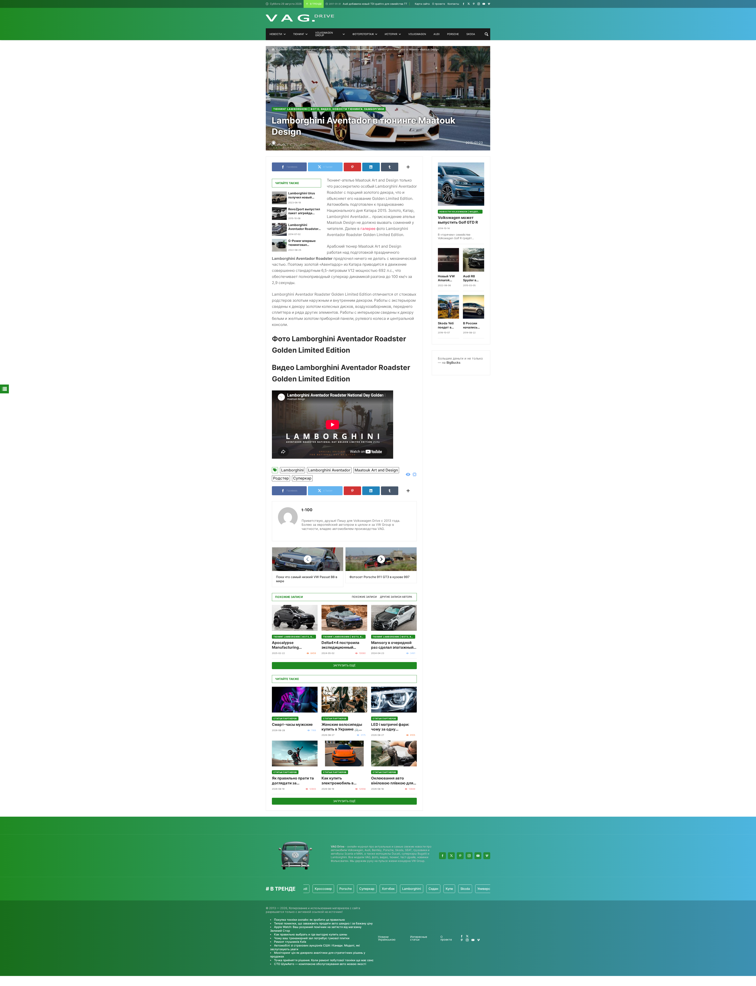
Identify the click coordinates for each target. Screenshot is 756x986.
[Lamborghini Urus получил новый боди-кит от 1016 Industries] (279, 197)
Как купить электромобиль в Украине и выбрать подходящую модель (341, 781)
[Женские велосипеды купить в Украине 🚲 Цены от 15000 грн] (344, 700)
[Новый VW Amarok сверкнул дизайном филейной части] (448, 260)
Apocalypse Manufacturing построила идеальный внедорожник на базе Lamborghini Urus (292, 645)
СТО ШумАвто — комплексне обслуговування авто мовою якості (320, 964)
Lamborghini (292, 470)
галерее (367, 228)
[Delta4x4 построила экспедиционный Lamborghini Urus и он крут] (344, 618)
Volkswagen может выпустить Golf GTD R (458, 220)
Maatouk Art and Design (376, 470)
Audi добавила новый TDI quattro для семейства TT (368, 3)
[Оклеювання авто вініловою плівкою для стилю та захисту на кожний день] (394, 753)
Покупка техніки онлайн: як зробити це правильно (309, 919)
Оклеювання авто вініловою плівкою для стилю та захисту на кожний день (392, 781)
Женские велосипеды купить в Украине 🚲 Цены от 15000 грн (341, 727)
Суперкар (302, 478)
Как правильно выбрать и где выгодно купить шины (310, 934)
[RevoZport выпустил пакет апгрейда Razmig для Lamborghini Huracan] (279, 213)
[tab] (364, 597)
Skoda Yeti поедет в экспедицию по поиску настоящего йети (447, 325)
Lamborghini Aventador (329, 470)
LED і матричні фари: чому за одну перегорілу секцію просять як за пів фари (392, 727)
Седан (383, 889)
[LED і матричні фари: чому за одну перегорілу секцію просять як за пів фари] (394, 700)
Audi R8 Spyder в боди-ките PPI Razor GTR (471, 278)
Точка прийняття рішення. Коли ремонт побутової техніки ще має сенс (323, 960)
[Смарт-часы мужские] (295, 700)
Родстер (281, 478)
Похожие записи (364, 596)
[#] (463, 3)
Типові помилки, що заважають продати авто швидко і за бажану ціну (323, 923)
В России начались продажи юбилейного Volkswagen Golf (472, 325)
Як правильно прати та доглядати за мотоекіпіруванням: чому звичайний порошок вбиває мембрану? (293, 781)
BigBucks (453, 362)
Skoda (415, 889)
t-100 (307, 509)
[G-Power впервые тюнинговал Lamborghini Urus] (279, 245)
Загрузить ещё (344, 665)
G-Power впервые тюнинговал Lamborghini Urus (302, 243)
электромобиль (484, 889)
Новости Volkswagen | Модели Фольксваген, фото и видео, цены (461, 211)
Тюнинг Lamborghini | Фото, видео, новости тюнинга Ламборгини (333, 49)
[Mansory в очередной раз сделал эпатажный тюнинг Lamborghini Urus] (394, 618)
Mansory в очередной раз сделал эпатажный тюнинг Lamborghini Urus (392, 645)
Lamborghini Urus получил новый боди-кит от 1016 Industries (302, 195)
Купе (399, 889)
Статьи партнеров (285, 718)
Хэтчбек (338, 889)
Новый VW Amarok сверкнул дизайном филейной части (446, 278)
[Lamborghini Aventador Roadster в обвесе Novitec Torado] (279, 229)
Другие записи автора (396, 596)
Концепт (458, 889)
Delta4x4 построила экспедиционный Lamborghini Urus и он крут (341, 645)
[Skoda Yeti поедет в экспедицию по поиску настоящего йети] (448, 307)
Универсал (436, 889)
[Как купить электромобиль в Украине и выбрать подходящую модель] (344, 753)
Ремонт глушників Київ (290, 941)
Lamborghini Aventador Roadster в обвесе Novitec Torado (304, 227)
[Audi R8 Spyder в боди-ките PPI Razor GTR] (473, 260)
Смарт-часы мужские (292, 724)
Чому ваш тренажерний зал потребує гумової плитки (311, 938)
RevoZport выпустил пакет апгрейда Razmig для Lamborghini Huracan (304, 211)
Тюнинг (283, 49)
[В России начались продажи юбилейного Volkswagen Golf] (473, 307)
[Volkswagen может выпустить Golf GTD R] (461, 184)
